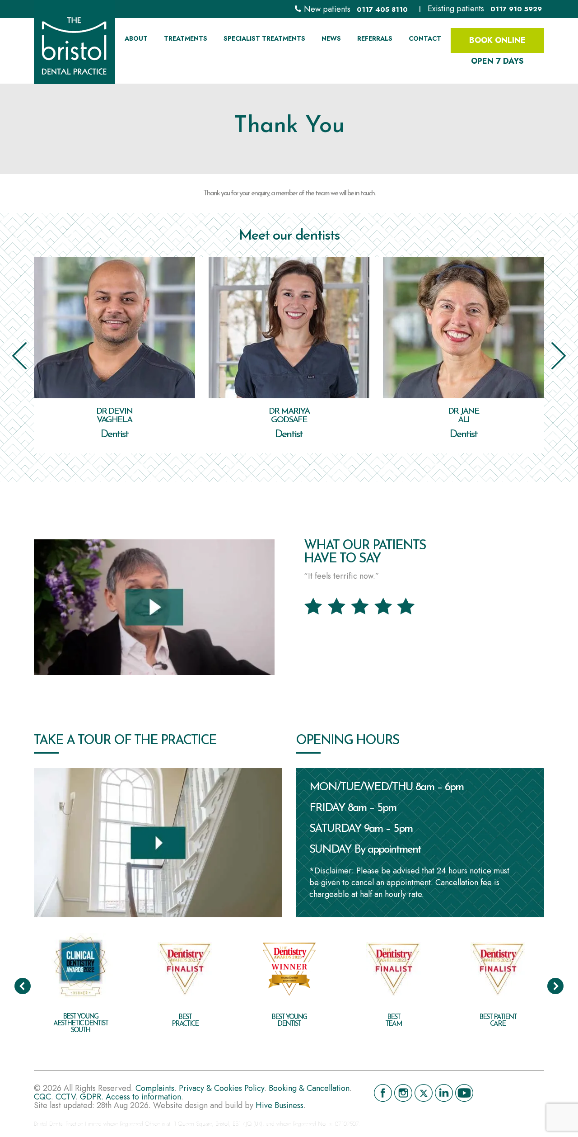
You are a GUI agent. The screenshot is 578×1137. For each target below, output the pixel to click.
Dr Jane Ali (463, 416)
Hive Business (279, 1105)
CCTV (65, 1097)
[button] (19, 356)
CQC (42, 1097)
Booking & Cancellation (309, 1088)
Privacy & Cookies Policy (221, 1088)
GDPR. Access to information (130, 1097)
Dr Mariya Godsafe (289, 416)
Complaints (154, 1088)
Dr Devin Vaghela (114, 416)
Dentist (114, 434)
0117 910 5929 (516, 9)
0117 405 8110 (382, 9)
